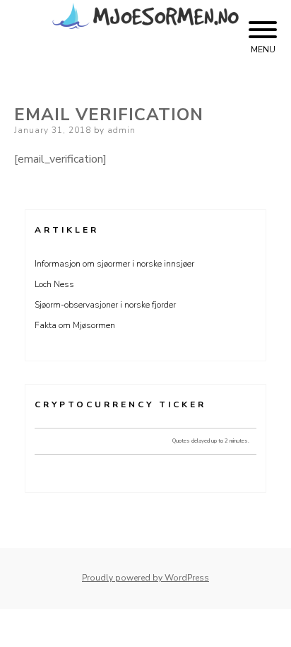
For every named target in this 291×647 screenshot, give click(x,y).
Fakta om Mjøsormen (75, 325)
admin (121, 130)
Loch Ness (54, 284)
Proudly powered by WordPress (145, 577)
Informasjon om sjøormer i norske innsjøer (114, 263)
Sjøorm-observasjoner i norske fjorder (105, 304)
